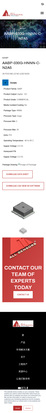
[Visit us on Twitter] (25, 388)
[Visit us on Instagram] (22, 388)
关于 (23, 357)
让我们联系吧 (23, 378)
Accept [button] (17, 408)
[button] (23, 230)
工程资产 (23, 364)
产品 (23, 342)
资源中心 (23, 371)
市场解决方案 (23, 349)
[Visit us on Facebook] (27, 388)
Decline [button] (28, 408)
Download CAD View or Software (23, 186)
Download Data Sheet (17, 174)
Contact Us (23, 294)
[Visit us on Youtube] (19, 388)
